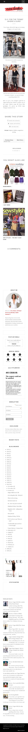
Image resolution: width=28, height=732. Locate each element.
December (10, 486)
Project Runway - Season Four (15, 528)
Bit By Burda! (11, 513)
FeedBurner (17, 345)
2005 (8, 550)
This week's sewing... (13, 498)
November (10, 488)
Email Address (13, 406)
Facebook (8, 356)
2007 (8, 484)
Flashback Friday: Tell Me (14, 516)
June (9, 536)
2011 (8, 476)
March (9, 542)
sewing (14, 132)
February (10, 544)
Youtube (20, 361)
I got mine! (6, 205)
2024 (8, 451)
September (11, 530)
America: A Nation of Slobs (15, 613)
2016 (8, 466)
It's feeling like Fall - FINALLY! (15, 495)
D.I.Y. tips (15, 27)
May (9, 538)
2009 (8, 480)
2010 (8, 478)
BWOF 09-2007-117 (12, 500)
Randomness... (7, 186)
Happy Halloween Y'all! (13, 492)
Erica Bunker (17, 148)
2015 (8, 468)
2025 (8, 449)
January (10, 546)
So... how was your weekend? (15, 503)
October (10, 490)
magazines (20, 130)
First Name (8, 410)
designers (10, 130)
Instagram (20, 356)
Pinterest (8, 361)
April (9, 540)
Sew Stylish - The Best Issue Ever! (12, 238)
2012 (8, 474)
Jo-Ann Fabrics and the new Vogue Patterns (14, 673)
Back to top (21, 730)
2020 (8, 457)
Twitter (14, 356)
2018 (8, 461)
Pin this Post (15, 126)
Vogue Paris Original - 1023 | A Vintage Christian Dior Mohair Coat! (16, 650)
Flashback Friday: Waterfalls (14, 506)
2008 (8, 482)
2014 (8, 470)
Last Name (8, 414)
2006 (8, 548)
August (9, 532)
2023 (8, 453)
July (9, 534)
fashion (15, 130)
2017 (8, 463)
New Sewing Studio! (13, 694)
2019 (8, 459)
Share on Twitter (15, 123)
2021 (8, 455)
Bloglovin (14, 361)
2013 (8, 472)
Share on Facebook (14, 120)
